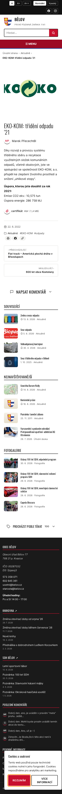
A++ (26, 3)
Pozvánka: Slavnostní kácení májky (23, 683)
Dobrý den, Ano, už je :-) (21, 730)
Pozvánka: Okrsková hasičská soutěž (24, 692)
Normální (39, 3)
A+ (18, 3)
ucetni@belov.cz (12, 584)
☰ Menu (31, 43)
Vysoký (52, 3)
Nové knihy (9, 636)
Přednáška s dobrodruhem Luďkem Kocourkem (30, 645)
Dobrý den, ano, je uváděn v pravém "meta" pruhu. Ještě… (32, 714)
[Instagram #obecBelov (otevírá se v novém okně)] (55, 10)
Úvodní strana (10, 53)
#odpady (39, 233)
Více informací (44, 780)
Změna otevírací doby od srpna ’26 (23, 619)
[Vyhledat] (53, 33)
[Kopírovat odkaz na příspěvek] (23, 238)
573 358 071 (10, 576)
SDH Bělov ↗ (10, 658)
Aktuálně (25, 53)
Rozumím (19, 780)
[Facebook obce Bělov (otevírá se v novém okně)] (48, 10)
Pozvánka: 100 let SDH (16, 674)
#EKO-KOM (26, 233)
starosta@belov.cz (13, 588)
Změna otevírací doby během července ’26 (27, 627)
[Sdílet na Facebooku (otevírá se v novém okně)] (15, 238)
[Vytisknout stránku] (8, 238)
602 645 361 (10, 580)
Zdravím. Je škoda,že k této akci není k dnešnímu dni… (29, 738)
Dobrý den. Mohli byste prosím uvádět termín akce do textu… (32, 723)
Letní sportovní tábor (15, 666)
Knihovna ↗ (10, 611)
